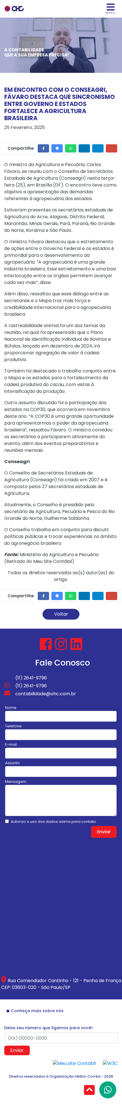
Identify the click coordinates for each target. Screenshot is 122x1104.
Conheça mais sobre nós (37, 1011)
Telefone (13, 726)
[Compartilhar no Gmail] (111, 148)
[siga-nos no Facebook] (46, 647)
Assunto (12, 762)
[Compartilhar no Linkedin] (84, 148)
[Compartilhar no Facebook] (43, 148)
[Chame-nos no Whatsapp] (107, 1089)
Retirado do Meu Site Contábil (39, 561)
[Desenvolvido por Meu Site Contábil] (74, 1063)
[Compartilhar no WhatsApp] (70, 148)
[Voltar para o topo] (89, 1090)
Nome (10, 707)
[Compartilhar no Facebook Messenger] (57, 148)
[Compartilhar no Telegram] (98, 148)
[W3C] (110, 1063)
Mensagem (15, 781)
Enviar (104, 831)
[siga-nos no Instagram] (61, 647)
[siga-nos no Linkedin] (76, 647)
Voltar (61, 614)
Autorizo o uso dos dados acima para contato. (54, 821)
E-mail (11, 744)
